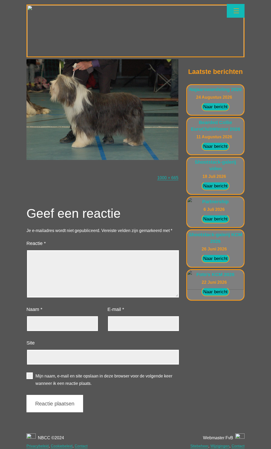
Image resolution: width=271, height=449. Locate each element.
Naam (34, 309)
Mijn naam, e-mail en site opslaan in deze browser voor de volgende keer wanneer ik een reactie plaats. (103, 379)
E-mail (115, 309)
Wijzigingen (219, 446)
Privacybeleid (37, 446)
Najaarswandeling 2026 (215, 89)
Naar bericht (215, 106)
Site (30, 343)
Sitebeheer (199, 446)
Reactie (36, 243)
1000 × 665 (167, 178)
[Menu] (236, 11)
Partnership (215, 201)
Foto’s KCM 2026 (215, 274)
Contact (81, 446)
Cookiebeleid (62, 446)
